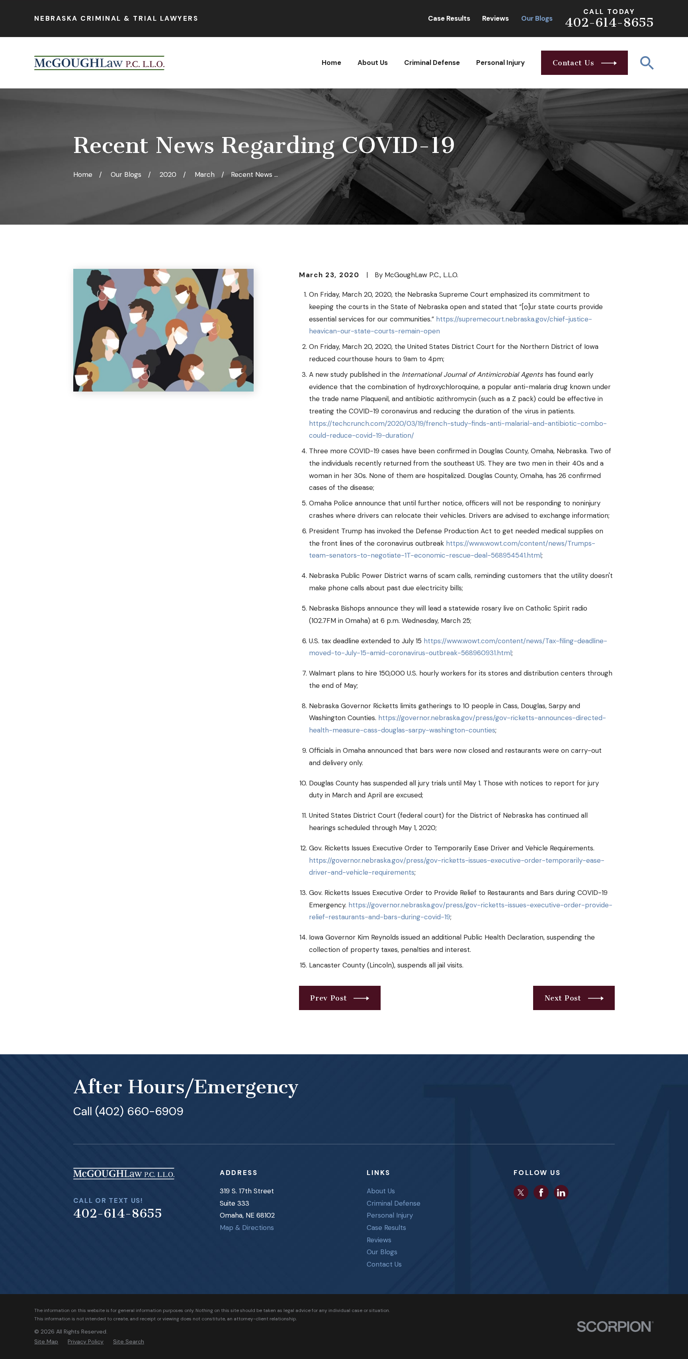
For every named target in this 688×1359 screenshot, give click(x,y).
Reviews (495, 18)
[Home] (99, 63)
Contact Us (384, 1264)
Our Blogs (537, 18)
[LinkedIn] (561, 1192)
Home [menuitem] (331, 62)
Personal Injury (390, 1215)
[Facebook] (541, 1192)
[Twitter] (521, 1192)
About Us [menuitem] (373, 62)
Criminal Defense (393, 1203)
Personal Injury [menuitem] (500, 62)
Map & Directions (247, 1227)
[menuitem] (46, 1342)
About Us (381, 1191)
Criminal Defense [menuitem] (432, 62)
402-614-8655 (609, 23)
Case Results (449, 18)
